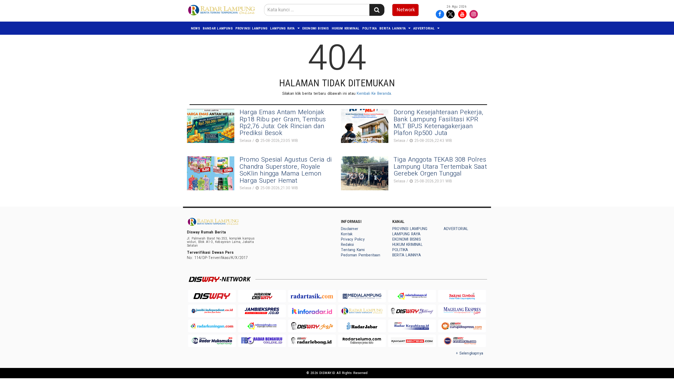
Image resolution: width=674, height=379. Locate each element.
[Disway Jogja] (312, 326)
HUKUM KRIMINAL (346, 28)
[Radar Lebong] (312, 341)
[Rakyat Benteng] (412, 341)
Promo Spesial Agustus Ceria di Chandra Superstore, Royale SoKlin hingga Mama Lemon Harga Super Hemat (286, 170)
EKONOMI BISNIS (315, 28)
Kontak (347, 234)
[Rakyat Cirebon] (462, 296)
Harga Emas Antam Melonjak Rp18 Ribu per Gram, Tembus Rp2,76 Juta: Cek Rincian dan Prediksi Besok (283, 123)
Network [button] (406, 9)
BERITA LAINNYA (392, 28)
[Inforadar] (312, 311)
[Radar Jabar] (362, 326)
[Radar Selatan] (462, 341)
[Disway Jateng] (412, 311)
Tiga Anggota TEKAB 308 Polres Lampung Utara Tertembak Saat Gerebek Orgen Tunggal (440, 166)
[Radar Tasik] (312, 296)
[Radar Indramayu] (412, 296)
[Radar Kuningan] (212, 326)
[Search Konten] (377, 10)
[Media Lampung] (362, 296)
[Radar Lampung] (362, 311)
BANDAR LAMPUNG (218, 28)
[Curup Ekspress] (462, 326)
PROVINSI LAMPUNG (251, 28)
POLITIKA (369, 28)
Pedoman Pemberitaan (360, 255)
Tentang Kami (353, 250)
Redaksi (347, 244)
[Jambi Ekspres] (262, 311)
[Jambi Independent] (212, 311)
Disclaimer (349, 229)
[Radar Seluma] (362, 341)
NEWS (195, 28)
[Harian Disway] (262, 296)
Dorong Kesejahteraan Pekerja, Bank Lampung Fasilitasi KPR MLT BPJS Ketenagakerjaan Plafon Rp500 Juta (438, 123)
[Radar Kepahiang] (412, 326)
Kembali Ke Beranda (374, 93)
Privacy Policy (353, 239)
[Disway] (212, 296)
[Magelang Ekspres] (462, 311)
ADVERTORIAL (424, 28)
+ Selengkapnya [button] (469, 353)
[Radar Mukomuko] (212, 341)
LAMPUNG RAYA (282, 28)
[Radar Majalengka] (262, 326)
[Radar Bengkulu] (262, 341)
